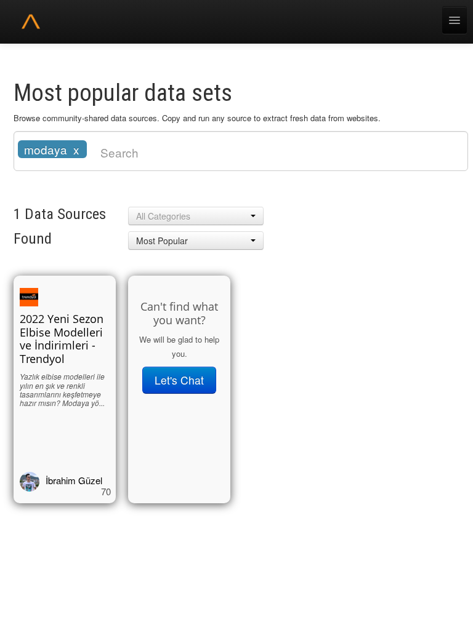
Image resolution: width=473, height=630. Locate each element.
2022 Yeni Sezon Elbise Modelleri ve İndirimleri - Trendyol (61, 339)
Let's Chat (179, 380)
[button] (196, 216)
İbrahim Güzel (74, 480)
